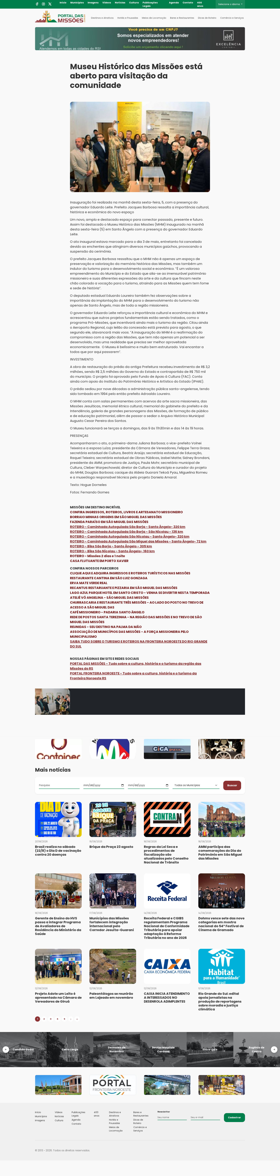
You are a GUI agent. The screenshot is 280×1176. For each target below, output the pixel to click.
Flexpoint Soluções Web (243, 1150)
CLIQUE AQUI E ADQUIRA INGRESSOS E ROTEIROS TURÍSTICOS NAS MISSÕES (130, 573)
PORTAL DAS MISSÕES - (89, 663)
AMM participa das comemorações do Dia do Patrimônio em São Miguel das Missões (220, 852)
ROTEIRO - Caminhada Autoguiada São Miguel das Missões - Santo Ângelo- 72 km (138, 541)
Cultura (134, 2)
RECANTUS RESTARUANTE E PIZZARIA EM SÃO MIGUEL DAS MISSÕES (123, 588)
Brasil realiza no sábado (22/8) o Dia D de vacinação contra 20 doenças (58, 850)
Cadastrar (234, 1117)
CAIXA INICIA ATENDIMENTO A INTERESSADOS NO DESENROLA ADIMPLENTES (167, 997)
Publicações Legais (150, 4)
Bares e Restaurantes (182, 18)
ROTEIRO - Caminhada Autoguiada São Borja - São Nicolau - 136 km (126, 531)
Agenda (174, 2)
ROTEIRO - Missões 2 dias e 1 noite (97, 556)
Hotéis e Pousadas (127, 18)
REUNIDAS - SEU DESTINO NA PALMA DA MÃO (106, 627)
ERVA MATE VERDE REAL (88, 583)
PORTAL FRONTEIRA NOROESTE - (96, 673)
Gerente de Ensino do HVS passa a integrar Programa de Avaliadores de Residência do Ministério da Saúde (58, 926)
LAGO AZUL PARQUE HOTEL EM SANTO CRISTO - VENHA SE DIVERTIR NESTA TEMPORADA (140, 592)
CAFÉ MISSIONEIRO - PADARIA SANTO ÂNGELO (107, 612)
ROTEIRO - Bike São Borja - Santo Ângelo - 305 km (111, 546)
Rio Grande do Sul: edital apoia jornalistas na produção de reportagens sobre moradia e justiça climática (219, 1001)
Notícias (120, 2)
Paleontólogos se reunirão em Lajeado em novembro (111, 995)
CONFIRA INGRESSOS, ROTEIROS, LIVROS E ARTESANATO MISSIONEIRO (126, 512)
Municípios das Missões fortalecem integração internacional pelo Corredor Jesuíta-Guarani (111, 924)
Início (63, 2)
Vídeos (106, 2)
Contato (188, 2)
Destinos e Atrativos (102, 18)
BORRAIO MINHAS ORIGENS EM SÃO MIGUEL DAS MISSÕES (116, 517)
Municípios (77, 2)
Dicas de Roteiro (207, 18)
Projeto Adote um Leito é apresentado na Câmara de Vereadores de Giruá (58, 997)
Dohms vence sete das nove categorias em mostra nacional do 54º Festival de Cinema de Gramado (221, 924)
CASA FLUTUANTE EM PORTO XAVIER (99, 561)
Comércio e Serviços (232, 18)
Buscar (232, 785)
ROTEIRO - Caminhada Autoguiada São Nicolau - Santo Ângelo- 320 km (129, 536)
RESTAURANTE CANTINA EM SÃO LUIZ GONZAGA (108, 578)
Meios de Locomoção (154, 18)
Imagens (93, 2)
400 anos (200, 4)
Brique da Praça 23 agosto (111, 846)
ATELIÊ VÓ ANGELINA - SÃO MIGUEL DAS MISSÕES (109, 597)
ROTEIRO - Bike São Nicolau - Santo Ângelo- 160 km (112, 551)
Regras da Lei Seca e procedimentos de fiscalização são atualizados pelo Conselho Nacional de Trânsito (166, 854)
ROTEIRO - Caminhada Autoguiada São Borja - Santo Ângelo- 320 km (127, 526)
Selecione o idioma (229, 4)
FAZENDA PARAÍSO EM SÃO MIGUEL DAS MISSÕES (109, 522)
